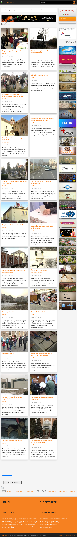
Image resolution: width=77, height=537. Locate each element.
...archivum (51, 10)
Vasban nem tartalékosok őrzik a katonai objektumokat (41, 441)
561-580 (54, 491)
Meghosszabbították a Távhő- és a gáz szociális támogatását (42, 354)
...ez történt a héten (42, 10)
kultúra (4, 142)
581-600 (60, 491)
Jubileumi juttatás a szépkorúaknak (42, 397)
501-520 (33, 491)
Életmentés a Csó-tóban (39, 270)
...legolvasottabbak (17, 10)
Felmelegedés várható (9, 312)
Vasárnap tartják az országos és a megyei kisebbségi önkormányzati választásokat (42, 227)
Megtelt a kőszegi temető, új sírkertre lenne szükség (14, 182)
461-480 (22, 491)
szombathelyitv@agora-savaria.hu (50, 524)
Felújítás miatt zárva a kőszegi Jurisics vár (12, 139)
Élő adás (63, 19)
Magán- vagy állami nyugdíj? (11, 51)
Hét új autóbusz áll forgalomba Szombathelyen (41, 182)
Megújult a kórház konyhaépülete (13, 225)
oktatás (8, 356)
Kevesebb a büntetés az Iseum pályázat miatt (12, 398)
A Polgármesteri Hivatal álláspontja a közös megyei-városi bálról (43, 119)
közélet (4, 53)
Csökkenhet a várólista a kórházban (13, 270)
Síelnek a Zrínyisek (8, 353)
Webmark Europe (71, 535)
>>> (74, 491)
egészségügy (5, 272)
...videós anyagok (6, 10)
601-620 (65, 491)
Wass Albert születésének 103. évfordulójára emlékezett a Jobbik (13, 95)
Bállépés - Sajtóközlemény (39, 75)
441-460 (17, 491)
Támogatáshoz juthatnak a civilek (42, 312)
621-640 (71, 491)
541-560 (49, 491)
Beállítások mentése (15, 482)
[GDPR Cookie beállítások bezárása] (1, 486)
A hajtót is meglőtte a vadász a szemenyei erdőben (41, 52)
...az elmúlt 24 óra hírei (29, 10)
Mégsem (6, 482)
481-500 (28, 491)
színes (12, 356)
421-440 (11, 491)
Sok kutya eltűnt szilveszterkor (12, 440)
